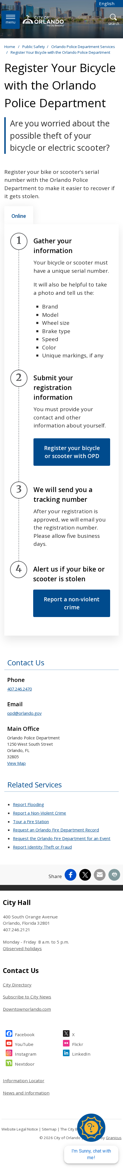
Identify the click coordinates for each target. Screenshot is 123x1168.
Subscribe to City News (27, 997)
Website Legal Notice (19, 1129)
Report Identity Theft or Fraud (42, 847)
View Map (16, 763)
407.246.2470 (19, 689)
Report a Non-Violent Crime (39, 813)
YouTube (24, 1044)
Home (9, 46)
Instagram (25, 1054)
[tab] (18, 215)
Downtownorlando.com (27, 1009)
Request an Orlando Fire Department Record (56, 830)
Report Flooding (28, 804)
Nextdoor (25, 1064)
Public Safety (33, 46)
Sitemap (49, 1129)
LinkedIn (81, 1054)
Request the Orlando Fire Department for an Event (61, 838)
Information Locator (23, 1080)
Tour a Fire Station (31, 821)
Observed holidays (22, 948)
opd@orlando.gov (24, 713)
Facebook (25, 1034)
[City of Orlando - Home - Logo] (44, 21)
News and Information (26, 1093)
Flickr (77, 1044)
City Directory (17, 985)
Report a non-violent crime (72, 603)
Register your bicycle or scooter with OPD (72, 452)
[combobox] (109, 3)
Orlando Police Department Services (83, 46)
